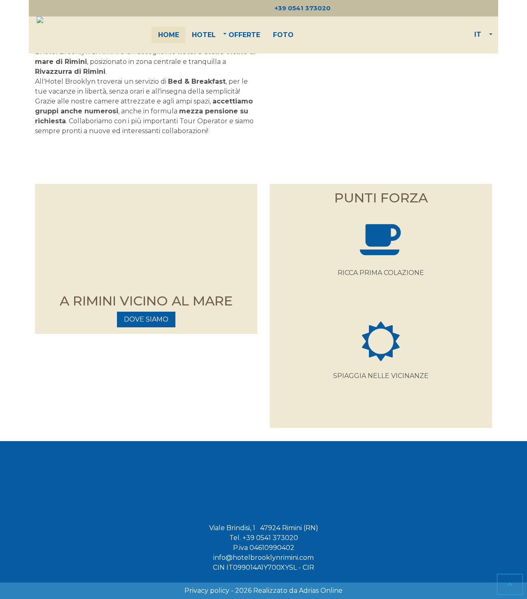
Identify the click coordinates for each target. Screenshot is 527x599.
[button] (203, 35)
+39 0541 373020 (270, 538)
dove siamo (146, 319)
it (477, 34)
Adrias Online (321, 590)
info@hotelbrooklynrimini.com (263, 557)
